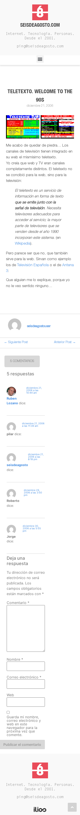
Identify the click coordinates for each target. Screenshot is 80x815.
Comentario (18, 602)
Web (10, 695)
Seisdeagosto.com (40, 25)
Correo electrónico (24, 677)
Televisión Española (33, 265)
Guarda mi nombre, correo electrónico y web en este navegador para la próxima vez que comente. (24, 726)
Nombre (15, 659)
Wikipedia (22, 244)
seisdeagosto (17, 465)
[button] (40, 59)
